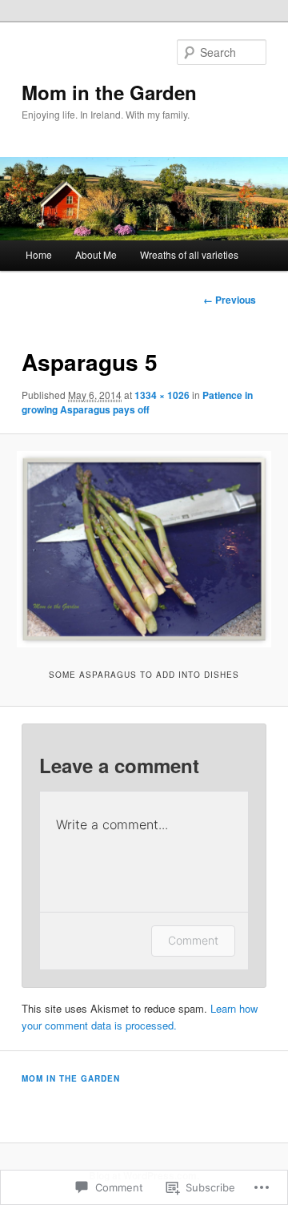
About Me (96, 254)
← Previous (229, 299)
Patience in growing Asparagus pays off (137, 402)
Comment (193, 940)
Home (39, 254)
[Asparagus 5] (143, 549)
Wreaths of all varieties (189, 254)
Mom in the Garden (109, 92)
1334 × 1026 (162, 395)
